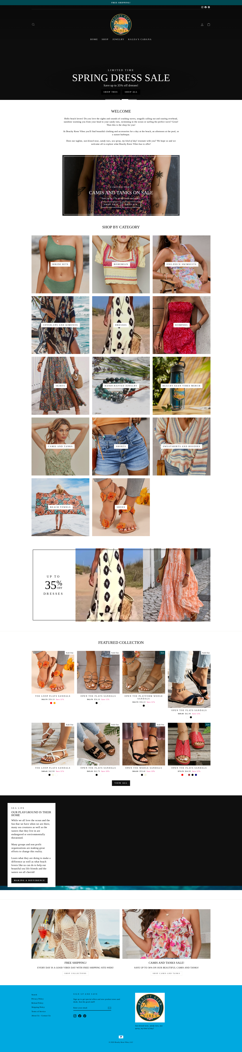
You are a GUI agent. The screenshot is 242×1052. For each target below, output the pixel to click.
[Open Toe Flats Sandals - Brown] (189, 775)
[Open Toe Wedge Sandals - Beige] (145, 775)
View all (121, 783)
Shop (105, 39)
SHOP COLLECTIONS (76, 973)
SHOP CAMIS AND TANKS (166, 973)
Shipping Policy (38, 1007)
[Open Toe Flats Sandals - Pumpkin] (100, 703)
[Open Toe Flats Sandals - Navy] (196, 775)
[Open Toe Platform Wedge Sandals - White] (140, 705)
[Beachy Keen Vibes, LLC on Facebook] (79, 1015)
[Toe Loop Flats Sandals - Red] (51, 703)
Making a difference (29, 880)
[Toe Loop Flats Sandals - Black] (49, 775)
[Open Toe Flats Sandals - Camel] (100, 775)
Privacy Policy (38, 999)
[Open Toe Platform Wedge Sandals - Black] (144, 705)
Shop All (131, 204)
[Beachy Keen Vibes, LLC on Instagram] (74, 1015)
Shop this (108, 92)
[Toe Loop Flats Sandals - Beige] (53, 775)
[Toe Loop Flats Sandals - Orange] (54, 703)
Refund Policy (37, 1003)
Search (34, 995)
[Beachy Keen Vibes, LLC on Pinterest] (84, 1015)
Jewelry (118, 39)
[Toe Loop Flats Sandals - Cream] (56, 775)
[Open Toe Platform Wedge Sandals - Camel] (147, 705)
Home (94, 39)
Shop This (111, 204)
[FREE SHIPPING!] (76, 934)
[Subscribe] (109, 1007)
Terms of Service (39, 1011)
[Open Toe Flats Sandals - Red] (182, 775)
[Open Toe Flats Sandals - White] (187, 717)
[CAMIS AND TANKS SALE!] (166, 934)
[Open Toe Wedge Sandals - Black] (142, 775)
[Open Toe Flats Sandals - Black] (96, 703)
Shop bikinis (131, 92)
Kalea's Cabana (140, 39)
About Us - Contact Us (41, 1015)
